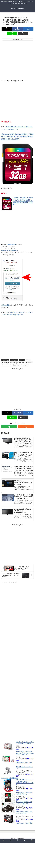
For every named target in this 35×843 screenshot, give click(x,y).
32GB (29, 360)
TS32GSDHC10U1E (8, 365)
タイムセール (25, 365)
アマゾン (17, 365)
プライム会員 (5, 305)
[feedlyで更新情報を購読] (9, 426)
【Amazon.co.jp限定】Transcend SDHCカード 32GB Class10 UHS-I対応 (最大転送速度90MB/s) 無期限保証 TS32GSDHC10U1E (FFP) (17, 136)
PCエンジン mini (21, 813)
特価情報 (22, 360)
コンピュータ (15, 360)
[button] (23, 33)
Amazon (5, 362)
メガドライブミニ (21, 794)
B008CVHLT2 (13, 362)
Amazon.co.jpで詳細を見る (9, 250)
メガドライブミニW (22, 804)
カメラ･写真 (6, 360)
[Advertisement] (17, 59)
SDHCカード (22, 362)
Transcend (29, 362)
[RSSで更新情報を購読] (26, 426)
